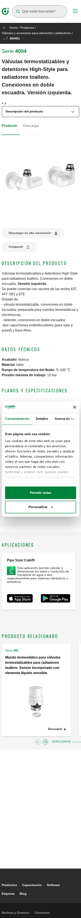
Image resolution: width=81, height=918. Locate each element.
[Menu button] (75, 11)
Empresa (8, 893)
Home (14, 27)
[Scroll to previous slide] (38, 742)
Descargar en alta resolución (30, 233)
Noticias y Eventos (15, 912)
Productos (27, 27)
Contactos (42, 912)
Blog (23, 893)
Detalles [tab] (42, 418)
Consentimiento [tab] (17, 418)
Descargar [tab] (31, 126)
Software (53, 885)
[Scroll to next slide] (45, 742)
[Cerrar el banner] (74, 407)
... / (5, 38)
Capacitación (32, 885)
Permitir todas (40, 493)
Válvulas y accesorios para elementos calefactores (37, 33)
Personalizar (38, 507)
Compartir (16, 246)
